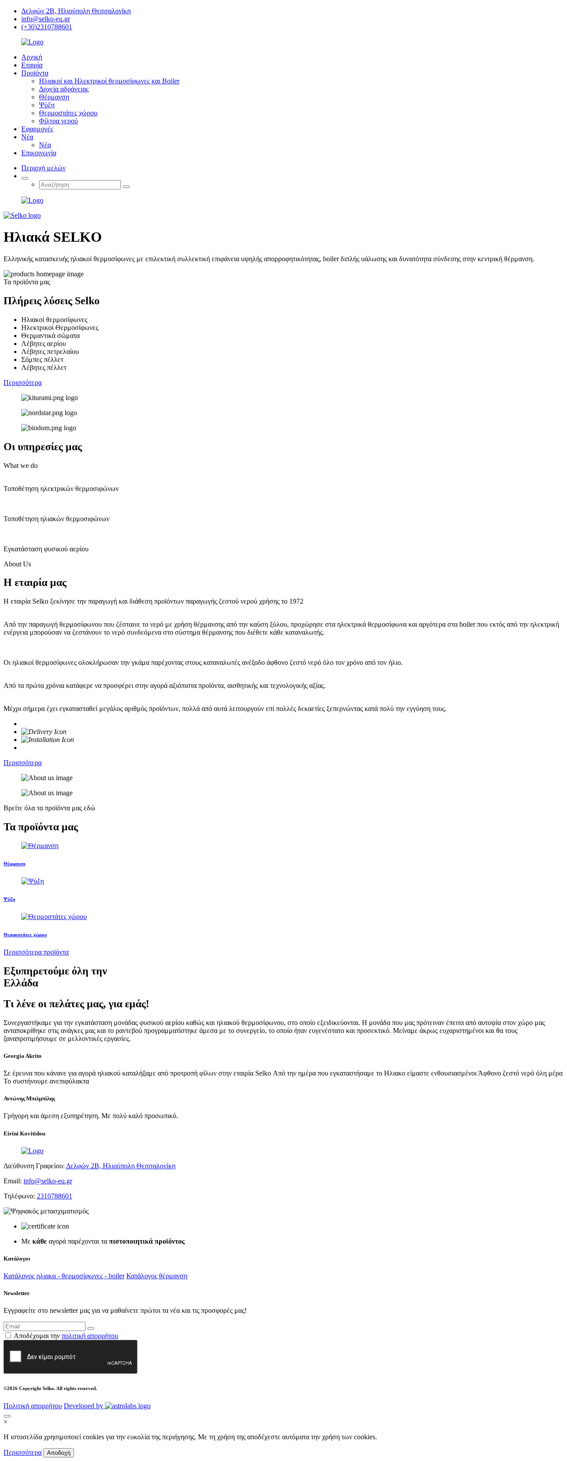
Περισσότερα (23, 382)
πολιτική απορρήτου (90, 1335)
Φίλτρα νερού (58, 121)
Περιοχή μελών (43, 168)
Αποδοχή (58, 1452)
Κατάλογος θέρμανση (156, 1276)
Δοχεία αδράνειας (64, 89)
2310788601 (54, 1196)
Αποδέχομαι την (66, 1335)
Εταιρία (32, 65)
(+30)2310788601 (46, 27)
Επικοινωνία (38, 153)
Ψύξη (46, 105)
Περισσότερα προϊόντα (36, 952)
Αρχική (31, 57)
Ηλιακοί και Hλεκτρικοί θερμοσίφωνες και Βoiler (109, 81)
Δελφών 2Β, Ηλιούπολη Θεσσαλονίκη (76, 11)
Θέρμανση (54, 97)
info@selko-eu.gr (45, 19)
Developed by (84, 1406)
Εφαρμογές (37, 129)
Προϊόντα (34, 73)
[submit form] (90, 1328)
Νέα (27, 137)
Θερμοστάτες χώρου (68, 113)
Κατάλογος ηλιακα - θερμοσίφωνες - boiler (64, 1276)
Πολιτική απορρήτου (33, 1406)
